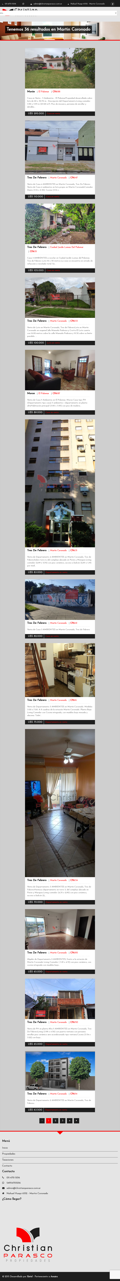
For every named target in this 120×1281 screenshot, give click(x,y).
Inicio (5, 1148)
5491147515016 (14, 1183)
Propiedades (8, 1154)
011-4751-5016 (10, 4)
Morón (31, 91)
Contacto (7, 1166)
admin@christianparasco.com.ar (48, 4)
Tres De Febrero (37, 177)
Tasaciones (7, 1160)
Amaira (54, 1277)
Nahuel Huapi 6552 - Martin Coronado (88, 4)
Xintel (29, 1277)
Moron (31, 393)
